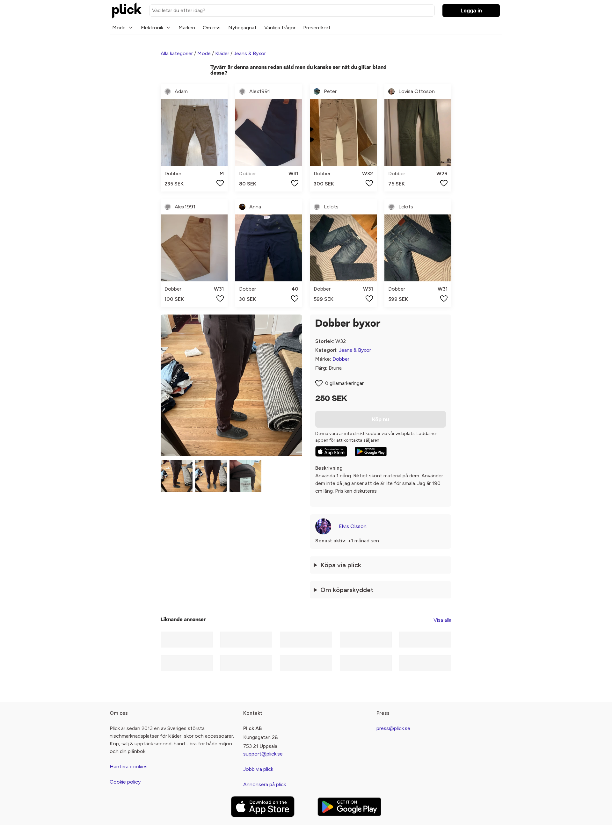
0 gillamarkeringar (344, 383)
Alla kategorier (177, 53)
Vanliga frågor (279, 28)
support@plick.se (263, 754)
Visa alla (442, 620)
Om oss (212, 28)
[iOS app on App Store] (331, 451)
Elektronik (152, 28)
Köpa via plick (340, 565)
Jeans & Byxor (250, 53)
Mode (119, 28)
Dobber (340, 359)
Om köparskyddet (347, 590)
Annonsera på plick (264, 784)
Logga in (471, 10)
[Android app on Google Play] (371, 451)
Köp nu (380, 419)
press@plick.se (393, 728)
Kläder (222, 53)
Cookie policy (125, 782)
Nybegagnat (242, 28)
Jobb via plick (258, 769)
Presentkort (317, 28)
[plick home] (127, 10)
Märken (186, 28)
